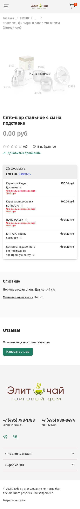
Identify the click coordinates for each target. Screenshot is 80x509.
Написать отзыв (18, 351)
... (36, 18)
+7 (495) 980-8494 (58, 420)
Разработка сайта (14, 500)
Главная (9, 18)
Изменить (25, 174)
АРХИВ (24, 18)
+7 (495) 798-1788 (19, 420)
